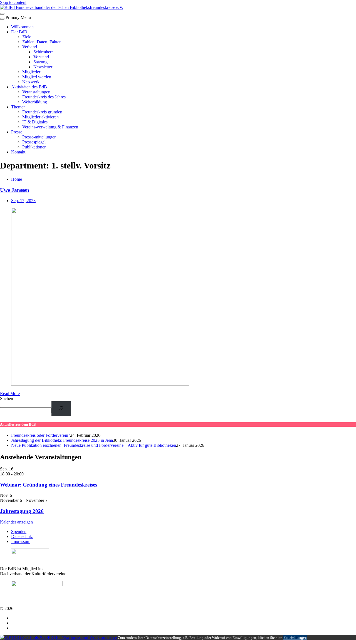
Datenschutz (22, 536)
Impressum (20, 541)
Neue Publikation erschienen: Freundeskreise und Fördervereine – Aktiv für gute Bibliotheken (93, 445)
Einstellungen (295, 637)
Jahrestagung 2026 (22, 511)
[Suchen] (61, 408)
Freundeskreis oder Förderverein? (40, 435)
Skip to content (13, 2)
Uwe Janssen (14, 190)
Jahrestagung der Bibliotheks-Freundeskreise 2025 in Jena (62, 440)
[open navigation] (2, 14)
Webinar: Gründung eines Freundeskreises (48, 485)
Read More (10, 393)
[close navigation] (2, 19)
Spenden (18, 531)
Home (16, 179)
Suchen (6, 398)
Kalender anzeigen (16, 522)
